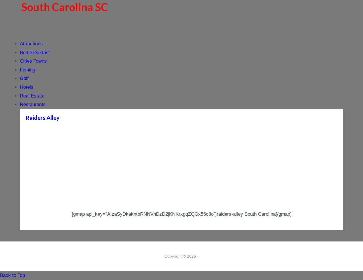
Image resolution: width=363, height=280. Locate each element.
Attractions (31, 43)
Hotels (26, 87)
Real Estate (32, 96)
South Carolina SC (64, 6)
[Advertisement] (181, 167)
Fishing (27, 70)
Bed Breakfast (35, 52)
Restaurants (33, 104)
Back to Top (12, 275)
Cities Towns (33, 61)
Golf (24, 78)
